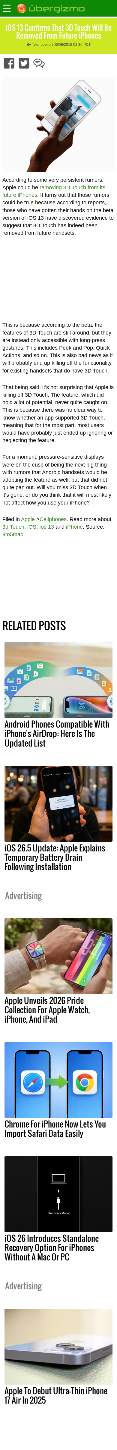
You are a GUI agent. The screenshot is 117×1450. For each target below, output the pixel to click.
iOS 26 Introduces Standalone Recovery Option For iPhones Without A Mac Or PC (51, 1247)
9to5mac (12, 534)
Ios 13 (46, 527)
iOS (31, 527)
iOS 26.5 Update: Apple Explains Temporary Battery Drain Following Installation (54, 857)
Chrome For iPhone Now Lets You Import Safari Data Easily (55, 1128)
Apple (28, 519)
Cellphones (53, 519)
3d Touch (13, 527)
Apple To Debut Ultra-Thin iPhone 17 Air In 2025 (55, 1395)
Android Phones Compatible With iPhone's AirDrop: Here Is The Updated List (56, 733)
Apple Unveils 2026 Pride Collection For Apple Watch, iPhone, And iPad (47, 1009)
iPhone (74, 527)
